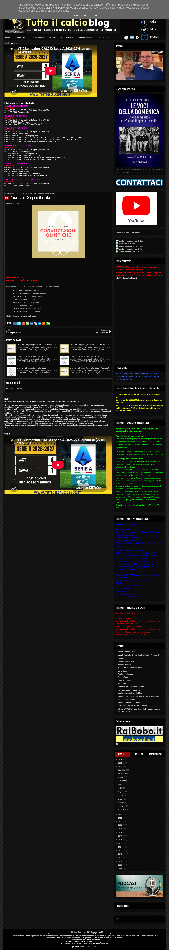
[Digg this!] (31, 323)
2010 (120, 861)
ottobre (121, 777)
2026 (120, 759)
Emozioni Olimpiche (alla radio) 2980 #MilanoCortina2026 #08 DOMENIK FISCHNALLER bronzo (31, 368)
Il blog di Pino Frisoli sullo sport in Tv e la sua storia (138, 696)
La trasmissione (37, 38)
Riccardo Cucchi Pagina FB (129, 690)
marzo (120, 803)
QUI (99, 940)
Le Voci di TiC (20, 38)
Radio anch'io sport (125, 674)
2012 (120, 854)
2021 (120, 821)
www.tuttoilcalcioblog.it (28, 316)
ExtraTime (122, 684)
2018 (120, 832)
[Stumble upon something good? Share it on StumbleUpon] (27, 323)
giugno (120, 792)
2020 (120, 825)
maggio (121, 795)
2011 (120, 858)
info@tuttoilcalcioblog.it (126, 278)
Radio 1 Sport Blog (125, 664)
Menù (7, 38)
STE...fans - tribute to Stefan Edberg (132, 706)
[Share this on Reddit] (43, 323)
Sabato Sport (123, 677)
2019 (120, 829)
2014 (120, 847)
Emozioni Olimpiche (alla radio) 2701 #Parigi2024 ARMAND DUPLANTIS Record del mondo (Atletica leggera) (37, 345)
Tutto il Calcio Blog (73, 932)
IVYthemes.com (94, 947)
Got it (93, 15)
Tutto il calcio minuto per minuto (130, 668)
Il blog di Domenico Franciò (129, 703)
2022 (120, 818)
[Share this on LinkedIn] (39, 323)
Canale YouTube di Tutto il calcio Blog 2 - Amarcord (138, 655)
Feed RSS (138, 38)
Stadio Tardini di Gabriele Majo (130, 693)
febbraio (121, 806)
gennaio (121, 810)
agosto (121, 784)
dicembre (122, 770)
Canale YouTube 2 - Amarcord (128, 233)
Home (7, 193)
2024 (120, 767)
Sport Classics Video (126, 699)
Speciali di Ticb (67, 38)
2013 (120, 851)
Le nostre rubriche (85, 38)
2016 (120, 840)
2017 (120, 836)
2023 (120, 814)
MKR (84, 947)
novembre (122, 773)
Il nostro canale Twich (126, 652)
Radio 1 (121, 658)
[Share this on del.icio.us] (35, 323)
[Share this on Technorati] (48, 323)
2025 (120, 763)
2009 (120, 865)
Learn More (80, 15)
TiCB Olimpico (26, 193)
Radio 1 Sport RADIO (126, 661)
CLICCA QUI (98, 942)
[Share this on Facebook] (15, 323)
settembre (122, 781)
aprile (120, 799)
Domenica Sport (124, 680)
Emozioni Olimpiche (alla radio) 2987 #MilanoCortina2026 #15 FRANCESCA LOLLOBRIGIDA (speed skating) (85, 356)
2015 (120, 843)
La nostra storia (104, 38)
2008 (120, 869)
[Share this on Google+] (23, 323)
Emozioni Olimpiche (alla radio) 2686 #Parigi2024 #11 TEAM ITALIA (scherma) (89, 345)
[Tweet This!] (19, 323)
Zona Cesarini (123, 671)
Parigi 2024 (15, 193)
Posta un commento (14, 388)
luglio (120, 788)
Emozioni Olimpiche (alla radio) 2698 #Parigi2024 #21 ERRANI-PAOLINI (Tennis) (89, 368)
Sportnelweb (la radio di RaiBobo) (131, 687)
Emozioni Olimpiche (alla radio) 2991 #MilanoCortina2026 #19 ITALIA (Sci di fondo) (35, 356)
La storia (52, 38)
